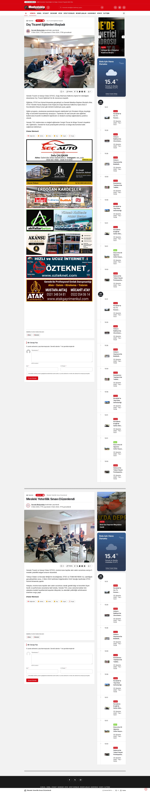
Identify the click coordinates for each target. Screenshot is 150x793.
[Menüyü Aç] (48, 7)
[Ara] (102, 7)
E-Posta (63, 366)
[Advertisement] (59, 315)
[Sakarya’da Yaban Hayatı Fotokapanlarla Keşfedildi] (111, 278)
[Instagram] (80, 780)
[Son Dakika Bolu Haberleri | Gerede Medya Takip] (34, 7)
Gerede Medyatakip (38, 30)
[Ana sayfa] (26, 13)
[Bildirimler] (124, 7)
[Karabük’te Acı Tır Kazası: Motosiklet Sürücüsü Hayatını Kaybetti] (111, 113)
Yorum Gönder (32, 378)
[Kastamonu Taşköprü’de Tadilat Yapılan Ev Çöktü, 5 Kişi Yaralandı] (111, 186)
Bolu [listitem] (29, 335)
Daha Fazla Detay (111, 94)
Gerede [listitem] (36, 335)
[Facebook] (69, 780)
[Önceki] (99, 37)
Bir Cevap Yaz (33, 343)
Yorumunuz (35, 350)
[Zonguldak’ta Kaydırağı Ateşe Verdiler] (111, 36)
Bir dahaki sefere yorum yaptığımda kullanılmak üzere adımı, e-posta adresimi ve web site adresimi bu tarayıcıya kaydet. (59, 373)
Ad (27, 366)
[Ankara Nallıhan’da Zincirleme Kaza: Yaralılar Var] (111, 139)
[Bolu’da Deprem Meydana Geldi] (111, 511)
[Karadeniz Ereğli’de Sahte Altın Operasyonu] (111, 232)
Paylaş (124, 790)
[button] (119, 7)
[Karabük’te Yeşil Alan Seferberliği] (111, 209)
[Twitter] (75, 780)
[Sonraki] (123, 37)
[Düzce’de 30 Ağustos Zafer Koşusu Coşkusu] (111, 255)
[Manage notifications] (146, 789)
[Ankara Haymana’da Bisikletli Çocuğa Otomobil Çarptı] (111, 162)
